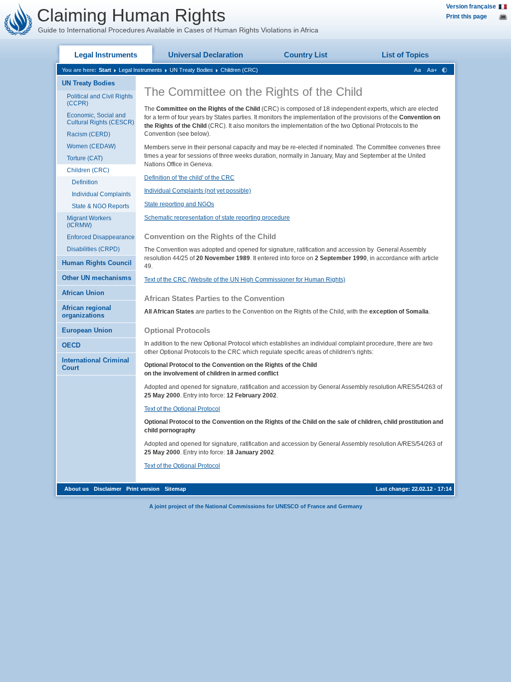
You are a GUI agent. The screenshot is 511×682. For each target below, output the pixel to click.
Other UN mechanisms (96, 278)
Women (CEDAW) (91, 146)
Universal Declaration (205, 54)
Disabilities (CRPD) (93, 249)
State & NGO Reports (100, 206)
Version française (471, 6)
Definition (85, 182)
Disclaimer (107, 489)
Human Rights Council (97, 263)
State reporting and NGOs (179, 204)
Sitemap (175, 489)
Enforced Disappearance (101, 237)
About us (76, 489)
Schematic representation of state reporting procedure (217, 217)
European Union (87, 330)
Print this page (466, 16)
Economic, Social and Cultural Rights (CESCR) (100, 119)
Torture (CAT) (85, 158)
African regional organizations (86, 311)
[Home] (18, 19)
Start (105, 70)
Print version (143, 489)
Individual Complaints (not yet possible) (197, 190)
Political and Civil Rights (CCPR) (100, 100)
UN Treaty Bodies (191, 70)
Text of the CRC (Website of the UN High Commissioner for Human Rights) (244, 279)
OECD (71, 345)
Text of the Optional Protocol (182, 408)
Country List (305, 54)
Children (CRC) (239, 70)
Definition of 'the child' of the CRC (189, 177)
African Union (83, 293)
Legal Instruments (105, 54)
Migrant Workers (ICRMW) (89, 222)
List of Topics (405, 54)
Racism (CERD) (88, 134)
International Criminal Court (95, 363)
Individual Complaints (101, 194)
